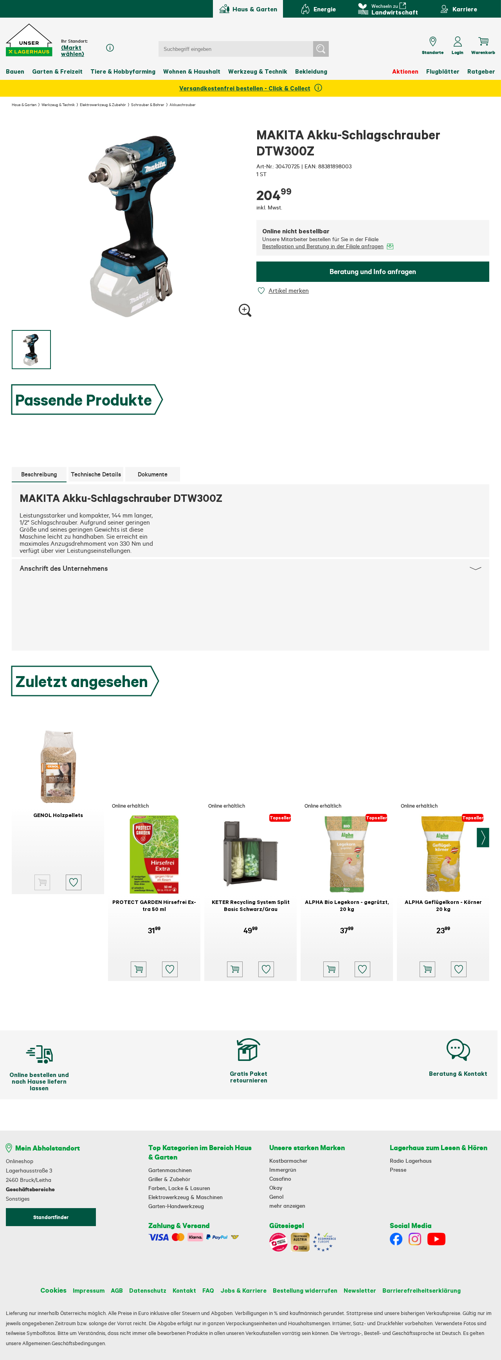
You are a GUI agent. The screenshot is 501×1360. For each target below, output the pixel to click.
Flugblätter (443, 71)
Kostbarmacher (288, 1160)
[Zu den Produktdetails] (42, 882)
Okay (275, 1187)
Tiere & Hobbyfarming (122, 71)
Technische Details (96, 474)
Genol (276, 1196)
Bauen (15, 71)
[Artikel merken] (262, 291)
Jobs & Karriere (243, 1290)
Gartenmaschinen (170, 1170)
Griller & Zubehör (169, 1179)
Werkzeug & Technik (257, 71)
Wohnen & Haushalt (191, 71)
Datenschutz (147, 1290)
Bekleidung (311, 71)
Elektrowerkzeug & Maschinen (185, 1197)
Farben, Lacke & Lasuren (179, 1188)
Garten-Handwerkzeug (176, 1206)
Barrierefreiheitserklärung (421, 1290)
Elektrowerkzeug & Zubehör (103, 104)
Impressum (89, 1290)
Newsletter (360, 1290)
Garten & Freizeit (57, 71)
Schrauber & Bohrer (147, 104)
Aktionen (405, 71)
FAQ (208, 1290)
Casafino (280, 1178)
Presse (398, 1169)
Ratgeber (481, 71)
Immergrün (282, 1169)
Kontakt (184, 1290)
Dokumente (153, 474)
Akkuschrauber (182, 104)
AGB (117, 1290)
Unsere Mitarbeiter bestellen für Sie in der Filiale (323, 243)
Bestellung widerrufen (305, 1290)
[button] (29, 40)
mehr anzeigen (287, 1205)
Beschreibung (39, 474)
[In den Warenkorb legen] (138, 969)
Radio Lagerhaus (411, 1160)
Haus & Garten (24, 104)
